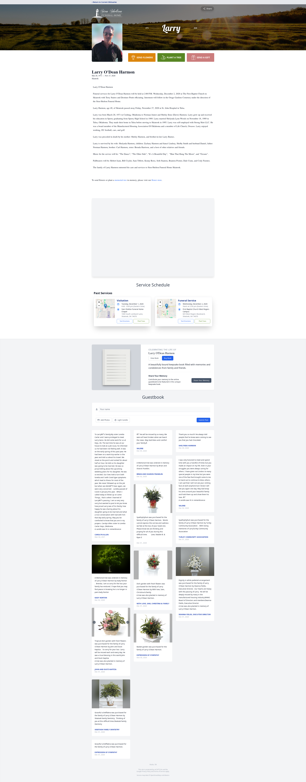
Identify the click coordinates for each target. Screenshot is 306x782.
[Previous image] (94, 622)
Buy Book (167, 358)
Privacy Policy (146, 771)
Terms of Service (159, 771)
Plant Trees (141, 321)
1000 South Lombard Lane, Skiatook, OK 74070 (132, 315)
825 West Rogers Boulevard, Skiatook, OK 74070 (194, 315)
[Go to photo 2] (111, 635)
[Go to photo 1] (110, 635)
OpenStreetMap (155, 775)
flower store (157, 180)
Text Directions (125, 321)
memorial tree (121, 180)
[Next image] (127, 622)
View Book (154, 358)
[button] (105, 306)
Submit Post (203, 420)
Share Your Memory (201, 380)
